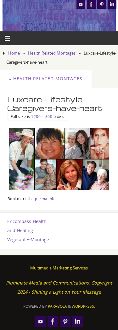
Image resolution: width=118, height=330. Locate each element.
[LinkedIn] (112, 4)
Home (14, 53)
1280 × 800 (41, 116)
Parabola (57, 306)
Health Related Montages (52, 53)
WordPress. (83, 306)
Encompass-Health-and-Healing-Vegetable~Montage (28, 230)
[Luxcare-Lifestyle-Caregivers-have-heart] (59, 159)
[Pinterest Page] (101, 4)
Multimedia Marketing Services (59, 268)
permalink (44, 198)
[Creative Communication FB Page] (91, 4)
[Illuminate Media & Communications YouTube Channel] (80, 4)
